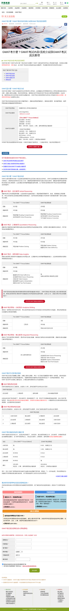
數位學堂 (60, 591)
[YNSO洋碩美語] (5, 3)
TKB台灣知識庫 (44, 593)
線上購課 (58, 8)
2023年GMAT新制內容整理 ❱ (34, 301)
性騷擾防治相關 (10, 596)
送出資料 (34, 570)
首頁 (3, 12)
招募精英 (42, 591)
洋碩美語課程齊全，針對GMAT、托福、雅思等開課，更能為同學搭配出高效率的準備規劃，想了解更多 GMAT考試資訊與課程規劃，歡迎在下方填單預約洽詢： (34, 529)
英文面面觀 (9, 12)
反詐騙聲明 (55, 3)
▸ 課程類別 (9, 507)
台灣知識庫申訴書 (10, 598)
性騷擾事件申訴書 (10, 600)
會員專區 (62, 3)
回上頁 (64, 16)
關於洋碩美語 (9, 591)
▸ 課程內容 (10, 523)
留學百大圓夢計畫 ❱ (34, 146)
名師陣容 (65, 8)
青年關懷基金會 (44, 595)
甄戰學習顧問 (61, 598)
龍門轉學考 (61, 593)
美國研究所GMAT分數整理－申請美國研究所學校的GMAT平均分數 (22, 582)
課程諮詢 (48, 3)
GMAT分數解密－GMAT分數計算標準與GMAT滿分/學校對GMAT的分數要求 (24, 579)
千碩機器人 (61, 600)
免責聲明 (8, 595)
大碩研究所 (61, 595)
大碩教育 (60, 601)
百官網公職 (61, 596)
